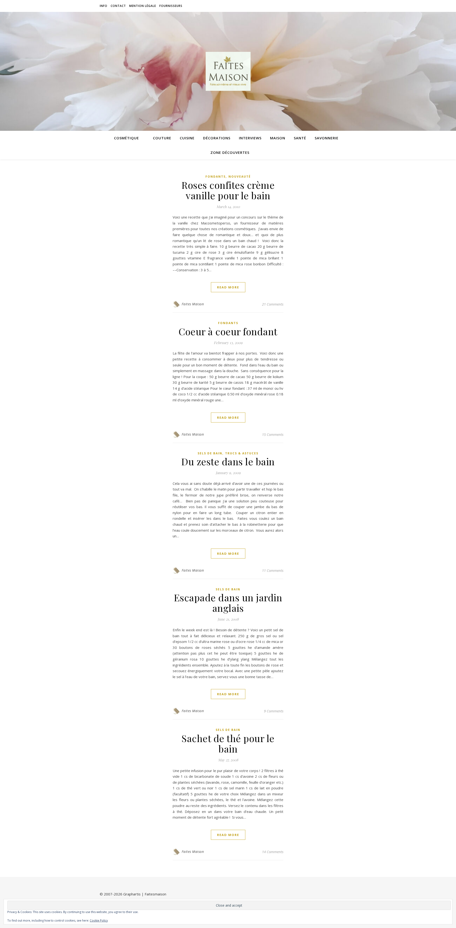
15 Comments (272, 434)
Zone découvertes (229, 152)
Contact (118, 6)
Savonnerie (326, 138)
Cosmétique (126, 138)
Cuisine (187, 138)
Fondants (215, 177)
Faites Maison (193, 304)
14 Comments (272, 851)
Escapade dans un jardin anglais (228, 602)
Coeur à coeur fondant (228, 331)
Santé (300, 138)
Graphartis (132, 894)
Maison (277, 138)
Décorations (216, 138)
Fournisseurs (170, 6)
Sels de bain (210, 453)
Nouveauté (239, 177)
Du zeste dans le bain (228, 461)
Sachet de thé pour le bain (228, 743)
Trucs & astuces (241, 453)
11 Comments (272, 570)
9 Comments (273, 711)
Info (103, 6)
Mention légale (142, 6)
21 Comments (272, 304)
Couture (162, 138)
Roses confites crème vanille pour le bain (228, 190)
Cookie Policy (99, 920)
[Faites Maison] (228, 71)
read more (228, 287)
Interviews (250, 138)
